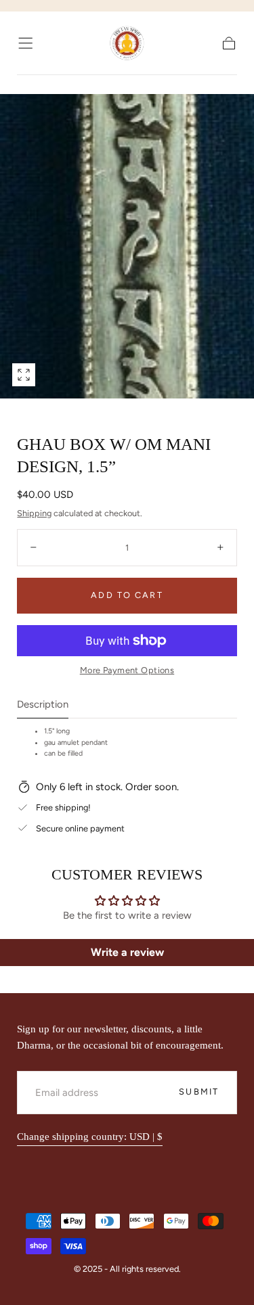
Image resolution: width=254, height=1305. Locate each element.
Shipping (34, 513)
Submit (199, 1091)
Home (29, 84)
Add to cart (127, 595)
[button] (25, 43)
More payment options (127, 670)
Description (42, 705)
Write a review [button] (127, 952)
